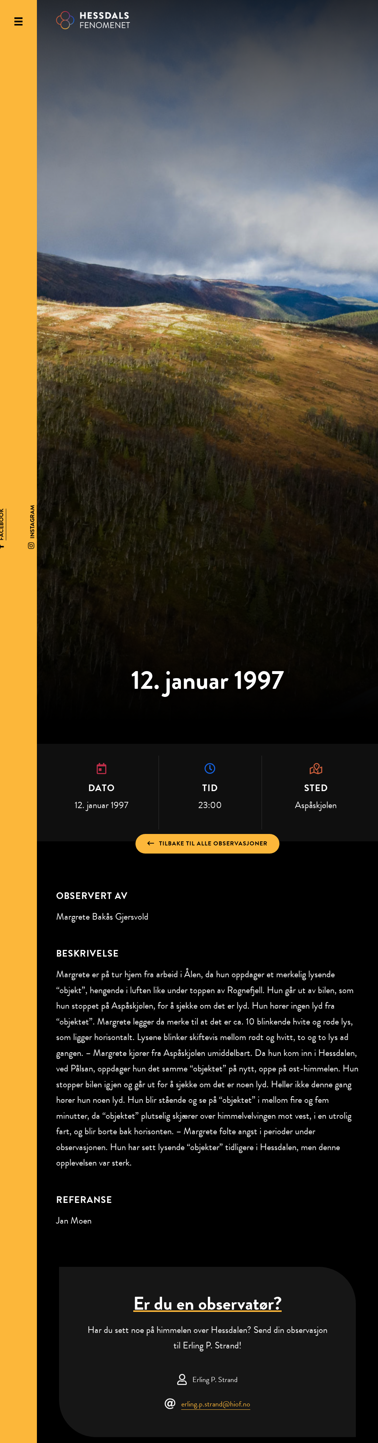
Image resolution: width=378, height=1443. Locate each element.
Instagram (32, 521)
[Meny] (18, 21)
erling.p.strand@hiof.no (215, 1403)
